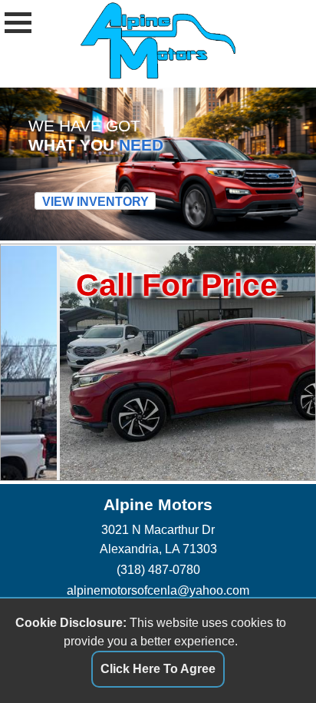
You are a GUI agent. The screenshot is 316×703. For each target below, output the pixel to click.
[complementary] (270, 657)
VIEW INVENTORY (95, 200)
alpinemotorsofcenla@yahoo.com (158, 590)
